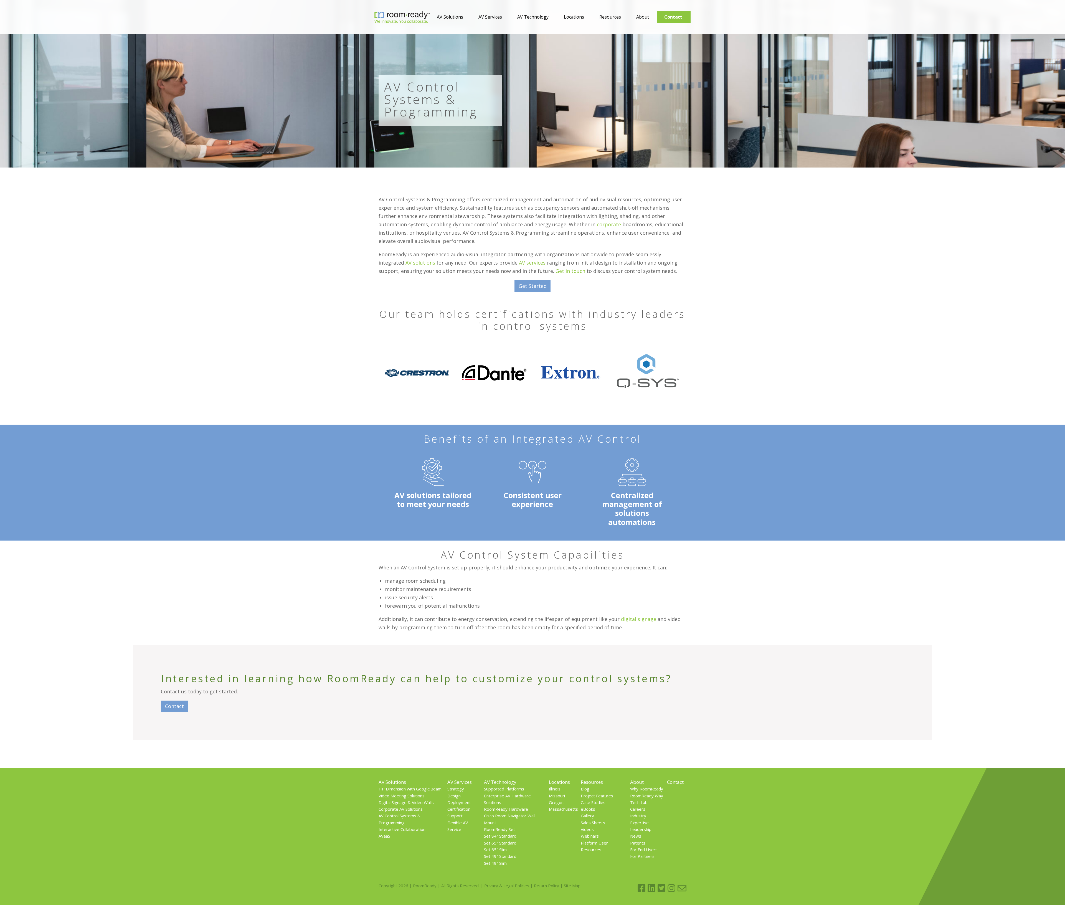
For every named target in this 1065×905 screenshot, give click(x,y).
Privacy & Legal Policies (506, 885)
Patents (637, 843)
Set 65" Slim (495, 849)
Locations (574, 17)
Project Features (597, 795)
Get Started (533, 286)
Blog (585, 789)
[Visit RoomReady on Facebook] (641, 888)
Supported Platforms (504, 789)
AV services (532, 262)
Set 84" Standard (500, 836)
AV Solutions (450, 17)
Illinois (555, 789)
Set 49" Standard (500, 856)
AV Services (490, 17)
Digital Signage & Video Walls (406, 802)
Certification (458, 809)
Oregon (556, 802)
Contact (673, 17)
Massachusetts (563, 809)
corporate (609, 224)
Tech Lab (639, 802)
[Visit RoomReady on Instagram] (671, 888)
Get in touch (570, 271)
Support (455, 815)
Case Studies (593, 802)
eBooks (588, 809)
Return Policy (546, 885)
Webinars (590, 836)
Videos (587, 829)
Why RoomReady (646, 789)
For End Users (644, 849)
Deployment (459, 802)
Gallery (587, 815)
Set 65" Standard (500, 843)
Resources (610, 17)
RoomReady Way (646, 795)
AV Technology (533, 17)
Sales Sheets (593, 822)
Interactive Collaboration (402, 829)
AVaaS (384, 836)
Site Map (572, 885)
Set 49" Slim (495, 863)
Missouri (557, 795)
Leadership (640, 829)
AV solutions (420, 262)
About (642, 17)
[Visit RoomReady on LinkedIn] (651, 888)
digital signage (638, 619)
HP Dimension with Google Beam (410, 789)
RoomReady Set (499, 829)
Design (454, 795)
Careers (637, 809)
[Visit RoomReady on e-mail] (682, 888)
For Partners (642, 856)
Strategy (455, 789)
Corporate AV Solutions (401, 809)
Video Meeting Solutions (402, 795)
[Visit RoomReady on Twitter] (661, 888)
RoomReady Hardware (506, 809)
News (635, 836)
